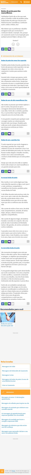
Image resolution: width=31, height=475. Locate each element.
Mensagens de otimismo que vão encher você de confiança (14, 426)
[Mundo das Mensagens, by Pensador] (8, 2)
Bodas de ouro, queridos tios (10, 140)
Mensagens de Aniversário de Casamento (15, 371)
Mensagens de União (8, 366)
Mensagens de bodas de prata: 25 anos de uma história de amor (15, 380)
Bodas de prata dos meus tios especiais (13, 60)
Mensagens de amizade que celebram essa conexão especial (15, 408)
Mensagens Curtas (8, 375)
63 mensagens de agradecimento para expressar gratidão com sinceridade (13, 414)
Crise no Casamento (8, 385)
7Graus (13, 471)
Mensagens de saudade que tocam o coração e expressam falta (13, 420)
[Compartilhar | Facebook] (2, 49)
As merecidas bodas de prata (10, 248)
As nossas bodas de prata (9, 178)
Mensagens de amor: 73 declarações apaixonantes (13, 398)
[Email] (12, 49)
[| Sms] (9, 49)
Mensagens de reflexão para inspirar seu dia (15, 403)
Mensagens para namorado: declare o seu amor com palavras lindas (15, 432)
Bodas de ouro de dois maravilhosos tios (14, 100)
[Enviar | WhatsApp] (6, 49)
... (28, 94)
